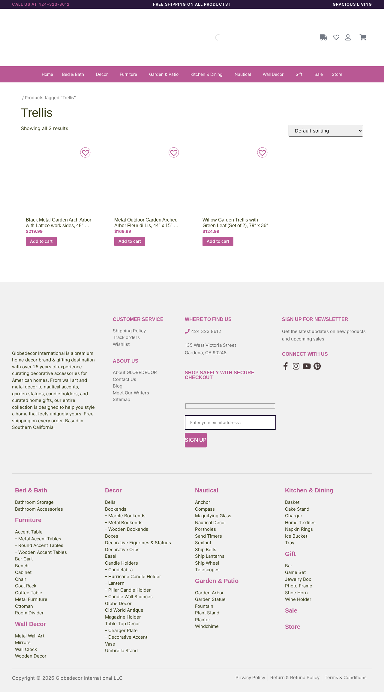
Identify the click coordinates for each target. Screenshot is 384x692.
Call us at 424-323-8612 (41, 4)
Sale (318, 74)
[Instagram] (296, 366)
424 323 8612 (206, 331)
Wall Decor (273, 74)
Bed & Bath (73, 74)
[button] (75, 74)
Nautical (243, 74)
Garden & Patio (163, 74)
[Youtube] (306, 366)
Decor (102, 74)
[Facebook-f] (286, 366)
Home (47, 74)
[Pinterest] (317, 366)
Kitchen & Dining (206, 74)
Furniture (128, 74)
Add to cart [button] (41, 241)
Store (337, 74)
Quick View (57, 182)
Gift (299, 74)
